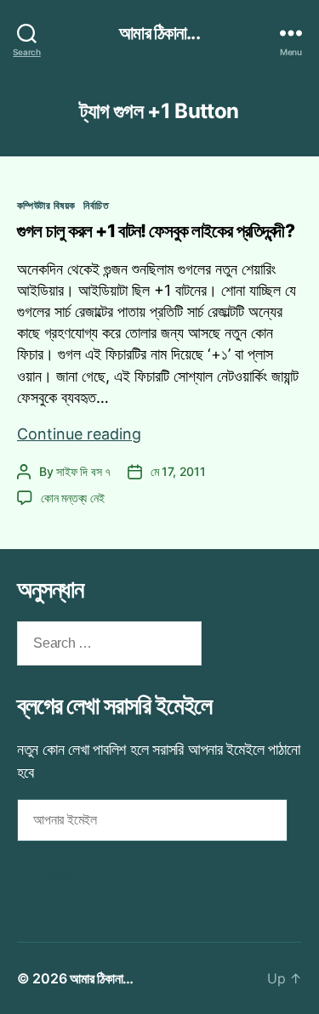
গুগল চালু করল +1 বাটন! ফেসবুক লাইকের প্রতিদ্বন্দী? (155, 230)
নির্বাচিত (96, 205)
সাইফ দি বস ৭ (83, 471)
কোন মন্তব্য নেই (72, 497)
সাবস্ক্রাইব (58, 877)
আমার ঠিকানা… (102, 978)
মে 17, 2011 (178, 471)
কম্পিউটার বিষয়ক (46, 205)
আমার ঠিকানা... (159, 33)
